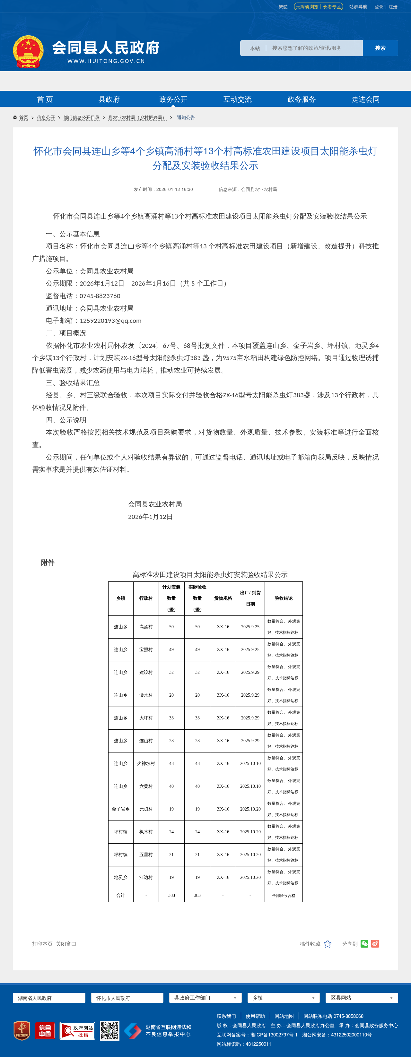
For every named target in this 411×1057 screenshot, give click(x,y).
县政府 (109, 99)
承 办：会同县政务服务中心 (368, 1025)
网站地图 (284, 1015)
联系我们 (226, 1015)
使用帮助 (255, 1015)
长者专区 (332, 6)
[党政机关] (22, 1031)
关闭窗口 (66, 943)
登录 (378, 6)
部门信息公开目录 (82, 117)
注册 (393, 6)
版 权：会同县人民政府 (241, 1025)
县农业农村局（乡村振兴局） (137, 117)
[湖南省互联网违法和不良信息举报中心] (157, 1031)
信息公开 (46, 117)
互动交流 (237, 99)
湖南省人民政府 (35, 997)
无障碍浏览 (307, 6)
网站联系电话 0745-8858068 (333, 1015)
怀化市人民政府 (113, 997)
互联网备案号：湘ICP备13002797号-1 (257, 1034)
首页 (23, 117)
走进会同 (366, 99)
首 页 (45, 99)
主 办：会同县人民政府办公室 (303, 1025)
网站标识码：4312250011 (244, 1043)
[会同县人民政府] (86, 51)
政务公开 (173, 99)
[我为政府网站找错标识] (77, 1031)
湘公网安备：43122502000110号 (337, 1034)
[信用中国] (45, 1030)
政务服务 (302, 99)
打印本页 (42, 943)
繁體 (283, 6)
